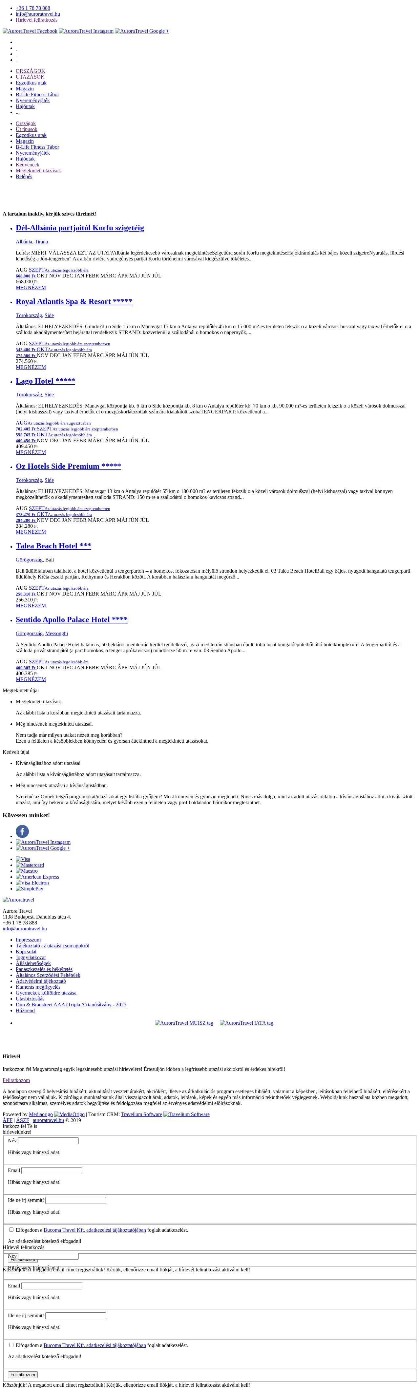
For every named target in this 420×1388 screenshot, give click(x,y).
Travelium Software (141, 1114)
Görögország (29, 559)
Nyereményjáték (33, 100)
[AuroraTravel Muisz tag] (184, 1023)
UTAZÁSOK (30, 77)
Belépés (24, 176)
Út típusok (26, 129)
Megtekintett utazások (38, 170)
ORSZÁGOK (30, 71)
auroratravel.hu (48, 1120)
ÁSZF (22, 1120)
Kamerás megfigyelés (38, 987)
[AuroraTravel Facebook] (30, 31)
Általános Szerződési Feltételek (48, 975)
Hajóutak (25, 106)
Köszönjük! (15, 1385)
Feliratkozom (16, 1080)
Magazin (25, 88)
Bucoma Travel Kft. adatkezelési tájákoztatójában (95, 1230)
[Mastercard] (30, 865)
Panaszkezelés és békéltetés (44, 969)
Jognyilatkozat (31, 957)
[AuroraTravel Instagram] (86, 31)
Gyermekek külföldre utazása (46, 993)
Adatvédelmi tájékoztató (41, 981)
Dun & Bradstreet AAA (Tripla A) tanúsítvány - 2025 (71, 1004)
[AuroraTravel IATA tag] (246, 1023)
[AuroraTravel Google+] (142, 31)
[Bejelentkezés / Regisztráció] (16, 60)
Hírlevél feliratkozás (36, 20)
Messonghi (56, 633)
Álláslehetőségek (33, 963)
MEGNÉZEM (31, 287)
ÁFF (7, 1120)
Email (14, 1170)
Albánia (24, 241)
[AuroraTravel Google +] (43, 848)
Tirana (41, 241)
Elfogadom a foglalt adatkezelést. (101, 1230)
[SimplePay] (29, 888)
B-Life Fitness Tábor (37, 94)
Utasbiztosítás (30, 998)
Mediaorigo (41, 1114)
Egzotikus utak (31, 83)
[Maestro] (27, 871)
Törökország (29, 315)
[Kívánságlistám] (16, 48)
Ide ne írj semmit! (26, 1200)
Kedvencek (27, 164)
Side (49, 315)
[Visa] (23, 859)
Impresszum (28, 939)
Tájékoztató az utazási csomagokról (52, 945)
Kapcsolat (26, 951)
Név (12, 1140)
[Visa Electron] (32, 882)
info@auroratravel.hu (38, 14)
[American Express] (37, 877)
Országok (26, 123)
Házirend (25, 1010)
